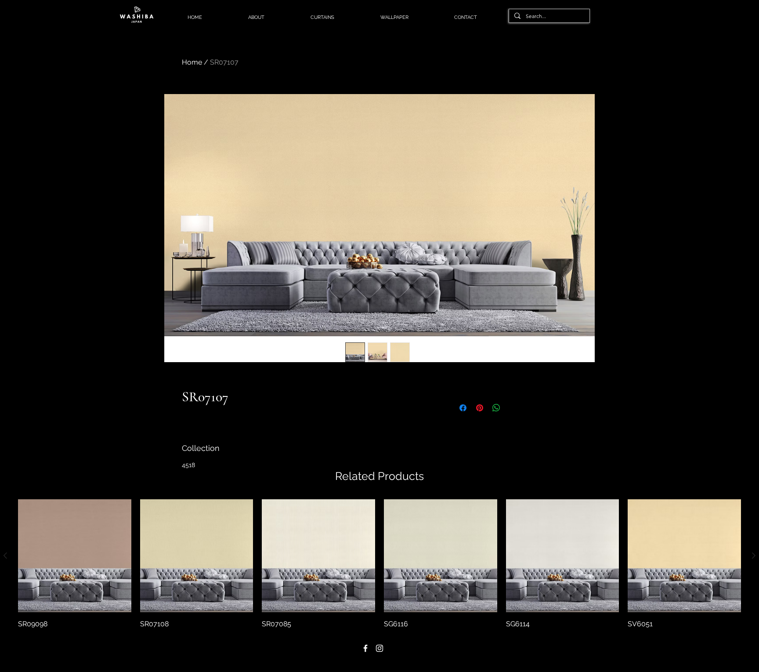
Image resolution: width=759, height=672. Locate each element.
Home (192, 62)
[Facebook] (365, 648)
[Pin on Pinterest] (479, 408)
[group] (379, 564)
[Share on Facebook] (463, 408)
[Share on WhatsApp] (496, 408)
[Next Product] (753, 555)
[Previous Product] (5, 555)
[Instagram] (379, 648)
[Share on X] (513, 408)
